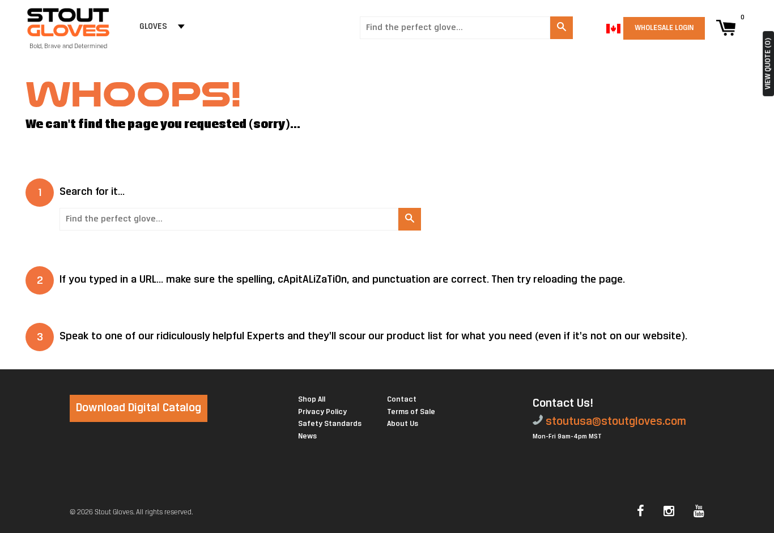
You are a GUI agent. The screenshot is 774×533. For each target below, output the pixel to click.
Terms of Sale (411, 412)
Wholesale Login (664, 28)
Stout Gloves (114, 512)
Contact (401, 399)
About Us (402, 424)
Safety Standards (330, 424)
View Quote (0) (768, 63)
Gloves (153, 27)
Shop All (311, 399)
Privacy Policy (322, 412)
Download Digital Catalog (138, 408)
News (307, 436)
